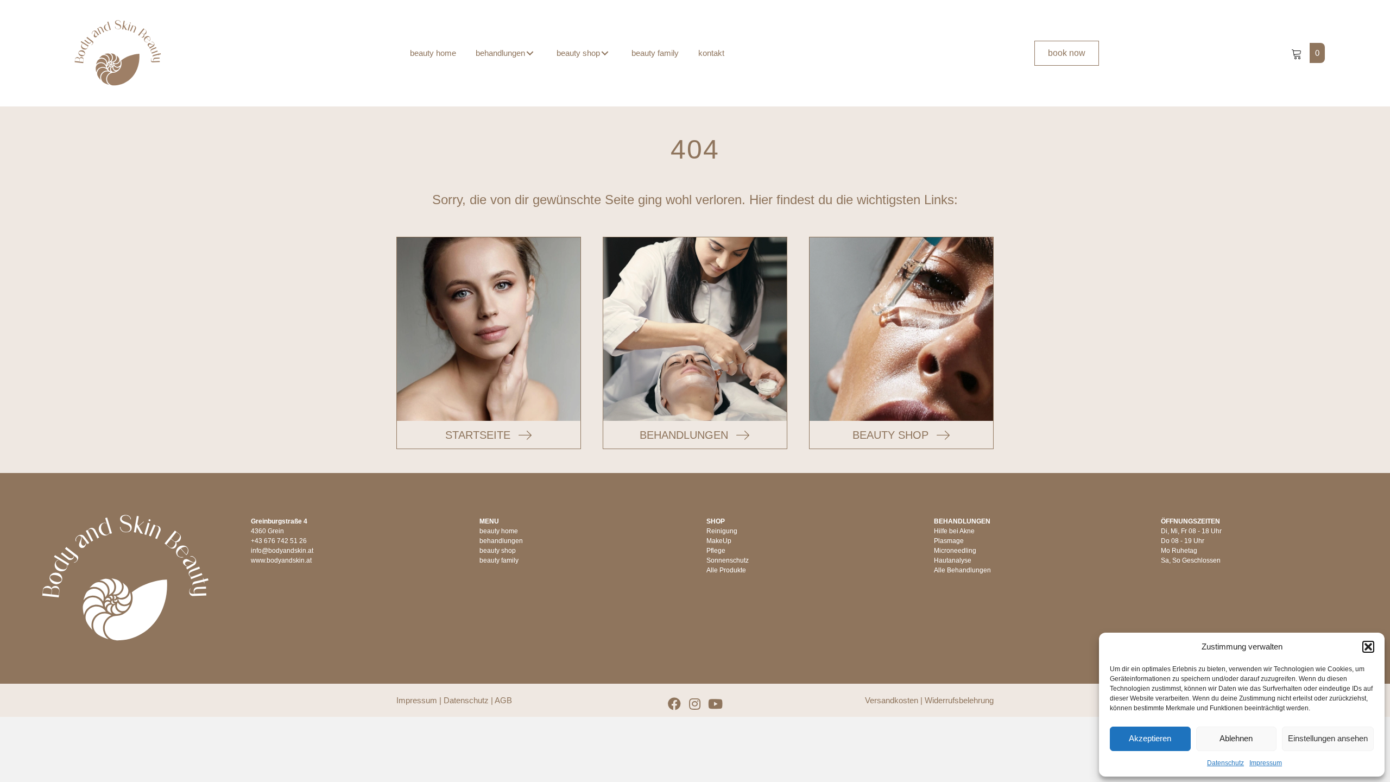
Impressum (1265, 763)
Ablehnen (1236, 738)
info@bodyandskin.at (282, 550)
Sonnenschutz (727, 560)
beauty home (498, 531)
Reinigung (721, 531)
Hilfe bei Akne (954, 531)
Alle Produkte (726, 570)
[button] (1368, 646)
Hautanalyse (952, 560)
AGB (503, 700)
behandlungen (501, 541)
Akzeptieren (1150, 738)
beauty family (499, 560)
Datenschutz (1225, 763)
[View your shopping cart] (1298, 53)
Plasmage (949, 541)
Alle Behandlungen (962, 570)
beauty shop (497, 550)
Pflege (715, 550)
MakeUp (718, 541)
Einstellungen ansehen (1328, 738)
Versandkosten (891, 700)
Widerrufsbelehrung (959, 700)
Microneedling (955, 550)
